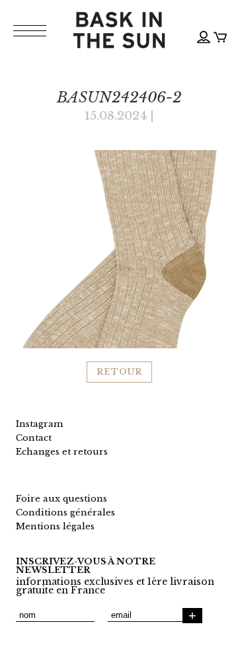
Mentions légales (55, 526)
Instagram (39, 424)
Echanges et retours (62, 451)
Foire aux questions (61, 498)
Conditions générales (65, 512)
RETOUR (119, 372)
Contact (34, 438)
